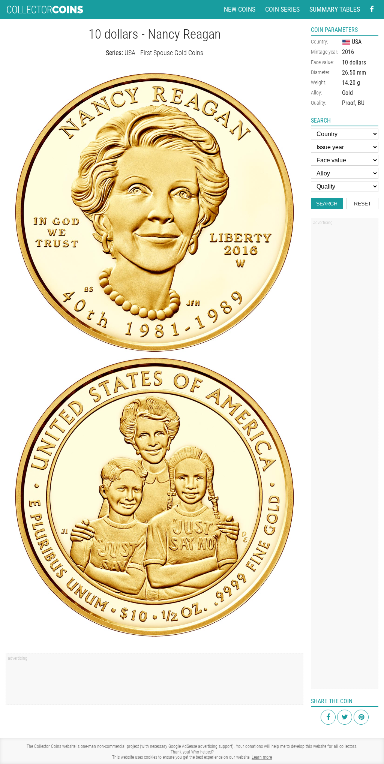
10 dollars (354, 62)
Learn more (262, 757)
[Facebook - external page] (371, 9)
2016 (348, 51)
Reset (362, 204)
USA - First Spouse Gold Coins (163, 53)
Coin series (282, 9)
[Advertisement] (154, 681)
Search (327, 204)
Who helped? (202, 752)
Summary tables (334, 9)
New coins (239, 9)
